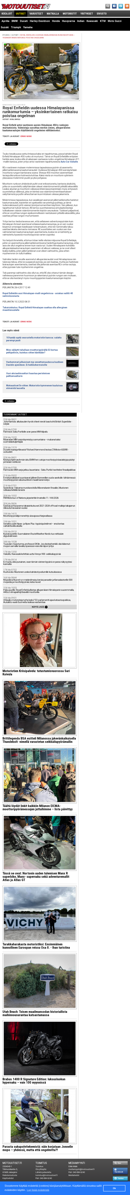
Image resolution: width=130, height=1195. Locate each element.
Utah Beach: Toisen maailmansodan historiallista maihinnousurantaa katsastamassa (35, 1013)
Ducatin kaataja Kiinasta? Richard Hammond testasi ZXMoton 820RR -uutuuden (36, 449)
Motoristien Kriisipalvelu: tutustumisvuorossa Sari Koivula (36, 672)
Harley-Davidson (40, 21)
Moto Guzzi (114, 21)
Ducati (24, 21)
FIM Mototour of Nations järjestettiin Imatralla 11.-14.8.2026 (30, 497)
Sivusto (102, 13)
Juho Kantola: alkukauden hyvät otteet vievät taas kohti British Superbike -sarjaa (37, 421)
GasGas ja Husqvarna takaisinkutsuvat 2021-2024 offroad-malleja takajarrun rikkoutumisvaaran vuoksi (39, 505)
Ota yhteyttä (41, 1169)
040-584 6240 (46, 1178)
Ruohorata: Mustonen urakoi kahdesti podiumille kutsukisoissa (32, 571)
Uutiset (21, 13)
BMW (15, 21)
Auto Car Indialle (69, 161)
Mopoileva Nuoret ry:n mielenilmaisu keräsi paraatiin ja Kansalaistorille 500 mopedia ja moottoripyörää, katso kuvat (37, 580)
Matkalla (53, 13)
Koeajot (7, 13)
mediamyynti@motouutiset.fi (81, 1169)
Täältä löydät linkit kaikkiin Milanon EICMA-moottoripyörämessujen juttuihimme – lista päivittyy (38, 807)
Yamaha (27, 27)
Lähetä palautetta (43, 1172)
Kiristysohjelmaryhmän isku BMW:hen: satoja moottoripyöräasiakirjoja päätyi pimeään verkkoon (39, 459)
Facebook (119, 1172)
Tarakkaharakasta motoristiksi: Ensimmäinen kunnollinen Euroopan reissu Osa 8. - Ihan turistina (36, 945)
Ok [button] (114, 1188)
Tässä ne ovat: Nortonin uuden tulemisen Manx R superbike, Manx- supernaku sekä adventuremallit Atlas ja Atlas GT (36, 876)
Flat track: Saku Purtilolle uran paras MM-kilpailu (25, 430)
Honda (56, 21)
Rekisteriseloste (10, 1175)
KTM (103, 21)
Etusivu (6, 35)
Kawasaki (92, 21)
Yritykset (87, 13)
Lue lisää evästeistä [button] (38, 1190)
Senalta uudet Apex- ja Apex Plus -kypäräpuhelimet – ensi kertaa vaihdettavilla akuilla (33, 523)
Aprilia (5, 21)
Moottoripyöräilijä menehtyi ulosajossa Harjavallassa (27, 515)
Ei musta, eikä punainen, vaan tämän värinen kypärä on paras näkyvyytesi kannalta (37, 562)
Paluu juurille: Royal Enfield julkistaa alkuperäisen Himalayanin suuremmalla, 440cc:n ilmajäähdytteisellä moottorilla (38, 590)
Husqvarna (68, 21)
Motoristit (70, 13)
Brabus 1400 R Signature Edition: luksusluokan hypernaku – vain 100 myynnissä (34, 1080)
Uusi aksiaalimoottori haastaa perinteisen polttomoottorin (28, 374)
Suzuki (5, 27)
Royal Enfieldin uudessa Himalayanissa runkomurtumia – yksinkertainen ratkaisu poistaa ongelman (40, 112)
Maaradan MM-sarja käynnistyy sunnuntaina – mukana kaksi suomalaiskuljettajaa (31, 439)
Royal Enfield (15, 119)
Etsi (119, 1163)
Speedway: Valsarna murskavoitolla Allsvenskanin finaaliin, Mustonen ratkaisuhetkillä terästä (35, 487)
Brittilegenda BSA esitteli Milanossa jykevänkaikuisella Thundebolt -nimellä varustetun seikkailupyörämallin (39, 740)
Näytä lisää (39, 607)
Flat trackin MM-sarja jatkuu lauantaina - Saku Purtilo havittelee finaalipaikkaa (39, 469)
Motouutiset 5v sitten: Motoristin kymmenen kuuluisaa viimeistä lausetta (34, 386)
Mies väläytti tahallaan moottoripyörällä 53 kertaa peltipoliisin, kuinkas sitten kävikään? (32, 351)
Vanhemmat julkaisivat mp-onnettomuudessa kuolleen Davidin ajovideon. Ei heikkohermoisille (34, 363)
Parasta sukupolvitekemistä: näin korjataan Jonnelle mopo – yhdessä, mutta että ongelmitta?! (38, 1148)
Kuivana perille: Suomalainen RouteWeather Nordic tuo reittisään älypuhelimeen (33, 534)
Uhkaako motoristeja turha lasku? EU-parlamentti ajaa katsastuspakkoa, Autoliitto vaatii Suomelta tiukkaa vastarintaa (37, 600)
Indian (80, 21)
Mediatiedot (73, 1175)
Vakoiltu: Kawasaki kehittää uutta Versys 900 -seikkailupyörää (32, 553)
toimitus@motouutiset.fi (47, 1175)
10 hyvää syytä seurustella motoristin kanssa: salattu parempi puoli (34, 339)
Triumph (16, 27)
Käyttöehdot (8, 1178)
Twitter (120, 1179)
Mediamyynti (76, 1163)
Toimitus (41, 1163)
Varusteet (36, 13)
